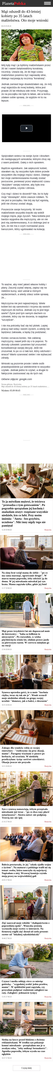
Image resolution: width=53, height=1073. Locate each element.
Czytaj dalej (26, 1068)
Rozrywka (48, 530)
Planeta (14, 3)
